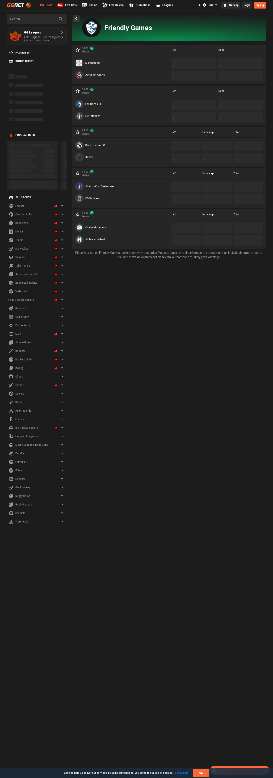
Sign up (260, 5)
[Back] (76, 18)
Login (247, 5)
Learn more (182, 772)
